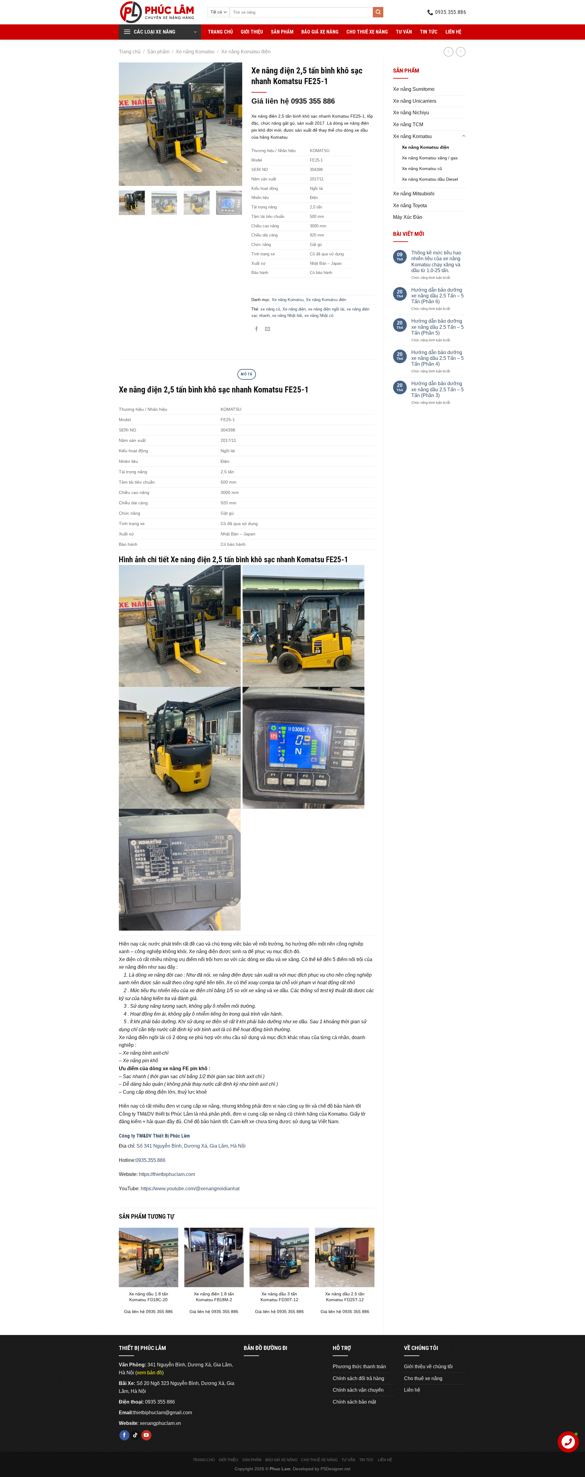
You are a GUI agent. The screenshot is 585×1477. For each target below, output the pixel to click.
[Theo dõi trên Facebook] (124, 1435)
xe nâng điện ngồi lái (326, 309)
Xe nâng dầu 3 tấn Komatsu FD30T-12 (279, 1296)
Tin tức (429, 32)
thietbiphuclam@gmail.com (162, 1412)
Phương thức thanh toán (359, 1366)
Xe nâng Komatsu (195, 51)
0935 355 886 (160, 1401)
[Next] (231, 124)
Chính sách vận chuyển (358, 1390)
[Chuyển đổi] (463, 136)
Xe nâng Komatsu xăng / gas (430, 157)
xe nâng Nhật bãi (287, 315)
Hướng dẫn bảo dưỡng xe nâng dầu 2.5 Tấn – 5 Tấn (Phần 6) (437, 295)
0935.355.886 (150, 1160)
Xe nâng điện (294, 309)
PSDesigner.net (335, 1468)
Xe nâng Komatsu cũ (422, 168)
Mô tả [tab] (246, 374)
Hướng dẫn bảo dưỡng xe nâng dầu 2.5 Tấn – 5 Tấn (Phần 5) (437, 326)
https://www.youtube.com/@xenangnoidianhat (190, 1188)
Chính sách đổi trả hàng (358, 1378)
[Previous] (128, 124)
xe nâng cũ (270, 309)
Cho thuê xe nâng (367, 32)
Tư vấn (404, 32)
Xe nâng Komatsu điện (246, 51)
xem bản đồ (149, 1372)
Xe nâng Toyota (410, 205)
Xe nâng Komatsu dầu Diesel (430, 179)
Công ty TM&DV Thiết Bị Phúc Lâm (154, 1136)
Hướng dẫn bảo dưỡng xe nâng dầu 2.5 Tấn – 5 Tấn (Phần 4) (437, 358)
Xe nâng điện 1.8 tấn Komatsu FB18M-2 (214, 1296)
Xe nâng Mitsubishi (413, 193)
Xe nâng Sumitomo (413, 89)
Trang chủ (220, 32)
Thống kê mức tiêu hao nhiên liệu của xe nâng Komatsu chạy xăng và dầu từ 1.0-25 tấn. (436, 261)
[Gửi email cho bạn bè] (268, 329)
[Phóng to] (127, 178)
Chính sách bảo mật (354, 1401)
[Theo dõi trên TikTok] (135, 1435)
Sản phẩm (282, 32)
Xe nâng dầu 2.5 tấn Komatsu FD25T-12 (344, 1296)
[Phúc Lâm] (158, 12)
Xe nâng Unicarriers (414, 101)
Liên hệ (453, 32)
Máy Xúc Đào (407, 217)
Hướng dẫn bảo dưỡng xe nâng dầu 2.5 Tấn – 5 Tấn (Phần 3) (437, 389)
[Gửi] (378, 12)
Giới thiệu (252, 32)
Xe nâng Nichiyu (411, 112)
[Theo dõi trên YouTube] (146, 1435)
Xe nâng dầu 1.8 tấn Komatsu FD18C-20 (148, 1296)
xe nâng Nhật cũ (318, 315)
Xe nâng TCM (408, 124)
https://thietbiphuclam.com (167, 1174)
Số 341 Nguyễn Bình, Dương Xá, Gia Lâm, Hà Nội (191, 1146)
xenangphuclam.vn (160, 1423)
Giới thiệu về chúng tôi (428, 1366)
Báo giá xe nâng (320, 32)
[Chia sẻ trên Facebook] (257, 329)
